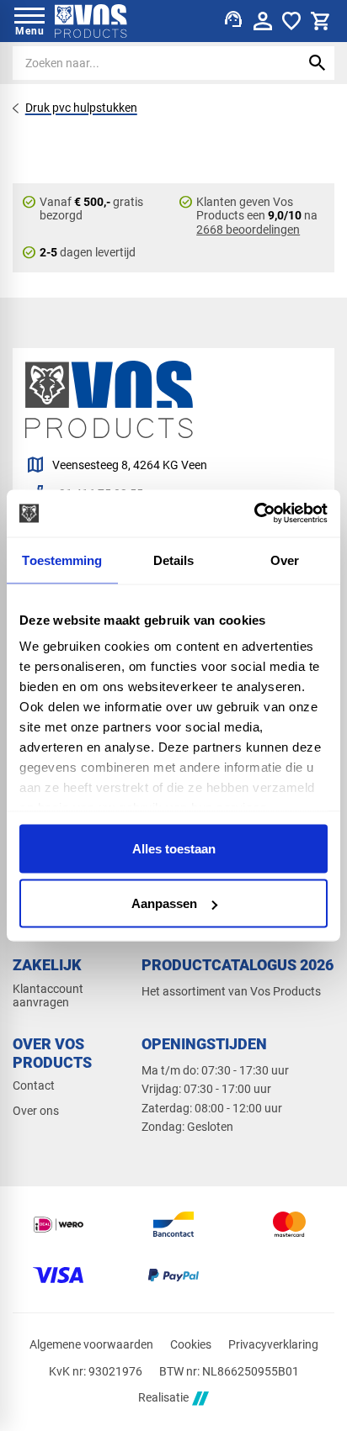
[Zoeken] (317, 63)
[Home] (91, 21)
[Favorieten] (291, 21)
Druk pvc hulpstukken (81, 107)
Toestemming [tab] (62, 559)
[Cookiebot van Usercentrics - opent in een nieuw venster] (254, 514)
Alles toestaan (174, 848)
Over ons (36, 1110)
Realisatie (163, 1398)
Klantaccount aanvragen (48, 996)
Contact (34, 1085)
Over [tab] (284, 559)
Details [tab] (174, 559)
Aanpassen (164, 903)
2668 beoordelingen (248, 229)
